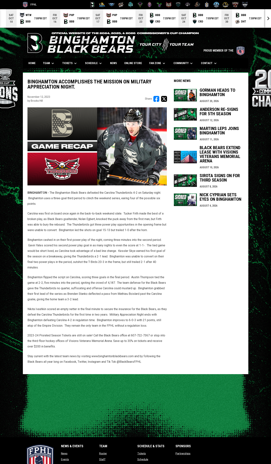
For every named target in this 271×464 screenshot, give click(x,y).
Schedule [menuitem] (94, 63)
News (64, 453)
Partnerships (183, 453)
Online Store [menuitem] (134, 63)
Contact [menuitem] (209, 63)
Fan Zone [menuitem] (157, 63)
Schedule (142, 459)
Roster (103, 453)
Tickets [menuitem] (70, 63)
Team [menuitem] (49, 63)
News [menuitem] (113, 63)
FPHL (30, 5)
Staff (102, 459)
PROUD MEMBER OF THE (224, 50)
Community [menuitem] (183, 63)
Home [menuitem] (32, 63)
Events (65, 459)
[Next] (268, 18)
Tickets (141, 453)
